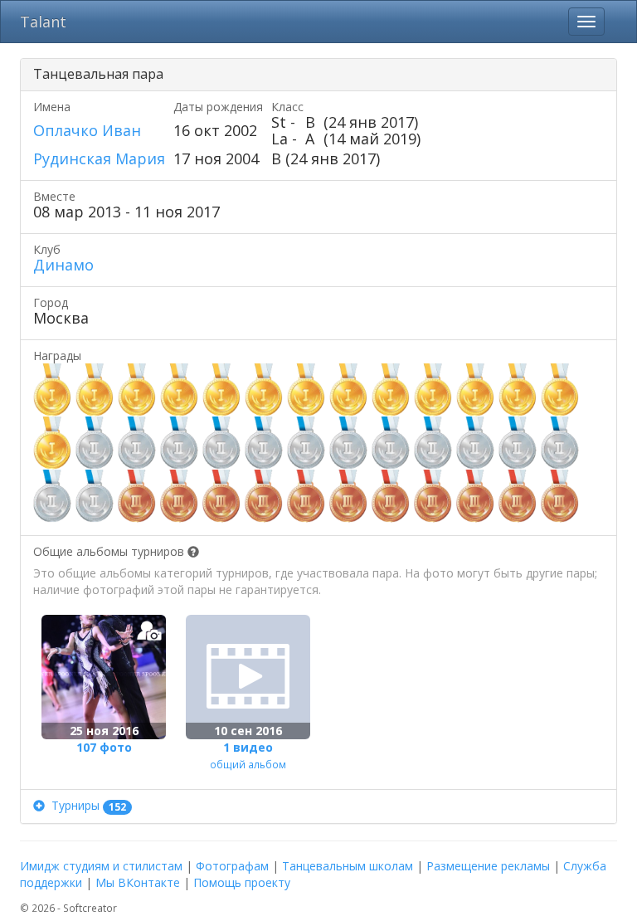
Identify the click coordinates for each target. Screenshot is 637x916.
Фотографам (232, 866)
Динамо (63, 265)
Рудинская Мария (99, 158)
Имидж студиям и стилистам (101, 866)
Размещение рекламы (488, 866)
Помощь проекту (241, 882)
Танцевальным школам (347, 866)
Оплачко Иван (87, 130)
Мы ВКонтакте (137, 882)
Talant (43, 22)
